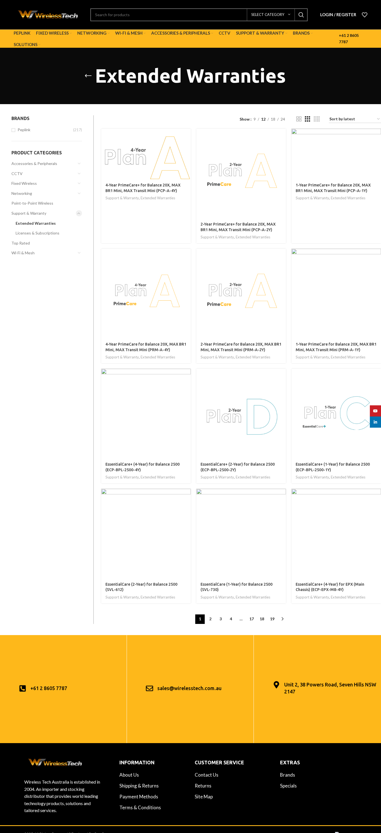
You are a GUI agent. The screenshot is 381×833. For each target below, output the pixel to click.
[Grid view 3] (307, 119)
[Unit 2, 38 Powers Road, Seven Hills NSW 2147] (276, 684)
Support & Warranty (28, 213)
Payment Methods (138, 797)
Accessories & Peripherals (34, 163)
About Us (129, 775)
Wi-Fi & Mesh (23, 252)
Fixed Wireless (24, 183)
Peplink (24, 129)
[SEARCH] (301, 14)
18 (262, 618)
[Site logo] (48, 14)
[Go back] (88, 76)
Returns (203, 786)
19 (272, 618)
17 (251, 618)
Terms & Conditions (140, 807)
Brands (287, 775)
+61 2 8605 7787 (48, 688)
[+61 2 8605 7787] (22, 688)
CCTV (17, 173)
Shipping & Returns (139, 786)
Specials (288, 786)
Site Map (204, 797)
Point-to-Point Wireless (32, 203)
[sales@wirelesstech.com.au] (149, 688)
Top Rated (20, 243)
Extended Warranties (36, 223)
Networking (21, 193)
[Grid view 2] (299, 119)
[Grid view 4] (317, 119)
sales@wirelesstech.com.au (189, 688)
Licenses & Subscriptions (37, 233)
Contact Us (206, 775)
